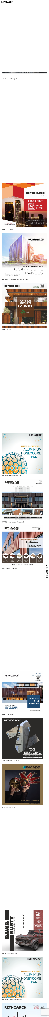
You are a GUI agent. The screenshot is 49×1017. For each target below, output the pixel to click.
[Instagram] (46, 2)
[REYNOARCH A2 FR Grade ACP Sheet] (24, 255)
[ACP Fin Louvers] (22, 691)
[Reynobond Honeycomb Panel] (22, 453)
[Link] (18, 2)
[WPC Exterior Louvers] (22, 545)
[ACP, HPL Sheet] (24, 205)
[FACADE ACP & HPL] (22, 784)
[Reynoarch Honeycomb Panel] (22, 977)
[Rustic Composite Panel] (22, 930)
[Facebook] (37, 2)
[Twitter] (42, 2)
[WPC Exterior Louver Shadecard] (22, 499)
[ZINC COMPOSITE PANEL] (22, 738)
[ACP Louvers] (24, 305)
